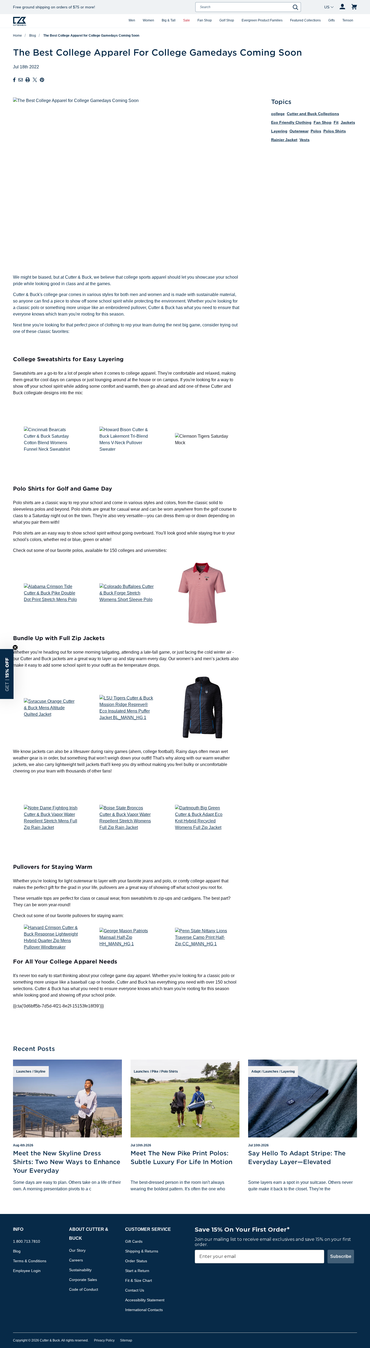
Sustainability (80, 1270)
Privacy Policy (104, 1340)
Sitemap (126, 1340)
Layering (288, 1071)
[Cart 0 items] (354, 7)
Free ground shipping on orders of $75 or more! (54, 7)
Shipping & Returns (141, 1251)
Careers (76, 1260)
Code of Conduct (83, 1289)
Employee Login (27, 1270)
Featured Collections (305, 20)
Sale (186, 20)
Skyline (40, 1071)
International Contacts (144, 1310)
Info (18, 1229)
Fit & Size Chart (138, 1280)
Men (132, 20)
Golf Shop (226, 20)
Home (17, 35)
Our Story (77, 1250)
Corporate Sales (83, 1279)
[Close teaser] (15, 647)
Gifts (331, 20)
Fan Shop (204, 20)
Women (148, 20)
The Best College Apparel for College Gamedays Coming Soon (91, 35)
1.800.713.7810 (26, 1241)
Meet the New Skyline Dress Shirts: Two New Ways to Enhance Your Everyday (66, 1162)
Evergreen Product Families (262, 20)
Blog (32, 35)
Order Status (136, 1261)
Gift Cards (133, 1241)
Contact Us (134, 1290)
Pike (155, 1071)
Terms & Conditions (29, 1261)
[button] (7, 674)
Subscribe (340, 1256)
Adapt (256, 1071)
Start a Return (137, 1270)
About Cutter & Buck (88, 1234)
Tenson (347, 20)
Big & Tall (169, 20)
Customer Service (148, 1229)
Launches (23, 1071)
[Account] (342, 7)
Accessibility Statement (144, 1300)
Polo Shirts (169, 1071)
